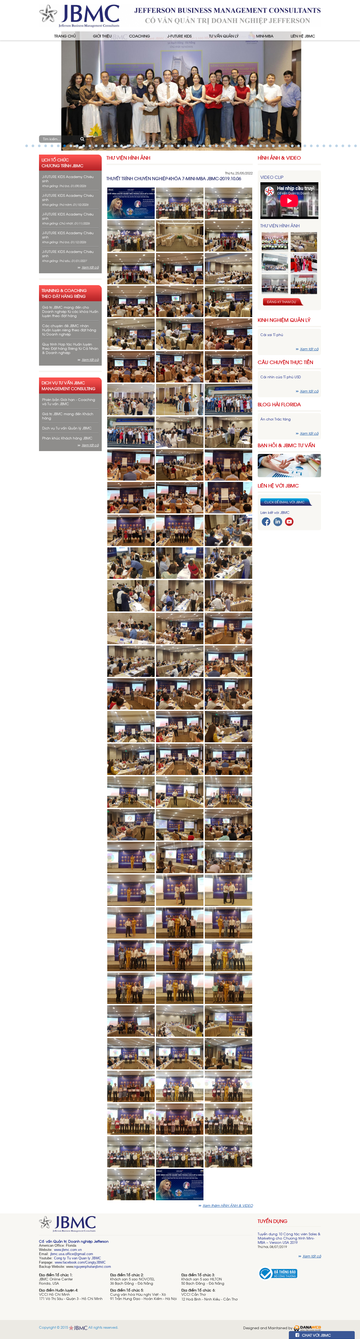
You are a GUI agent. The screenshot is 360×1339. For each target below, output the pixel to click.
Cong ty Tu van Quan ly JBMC (77, 1258)
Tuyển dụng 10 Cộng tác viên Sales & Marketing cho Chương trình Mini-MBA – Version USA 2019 (289, 1238)
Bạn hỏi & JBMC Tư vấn (286, 445)
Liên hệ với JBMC (278, 485)
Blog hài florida (279, 404)
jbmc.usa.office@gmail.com (71, 1254)
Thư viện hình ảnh (128, 158)
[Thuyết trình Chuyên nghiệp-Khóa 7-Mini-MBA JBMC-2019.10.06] (131, 202)
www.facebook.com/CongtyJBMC (80, 1262)
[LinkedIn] (277, 521)
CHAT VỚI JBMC (316, 1334)
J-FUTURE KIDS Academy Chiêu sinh (68, 178)
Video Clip (271, 177)
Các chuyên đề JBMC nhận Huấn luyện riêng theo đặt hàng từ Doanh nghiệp (69, 329)
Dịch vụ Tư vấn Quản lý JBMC (67, 428)
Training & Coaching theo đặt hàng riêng (64, 293)
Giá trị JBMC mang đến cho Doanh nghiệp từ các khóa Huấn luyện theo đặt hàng (70, 311)
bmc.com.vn (72, 1250)
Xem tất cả (90, 267)
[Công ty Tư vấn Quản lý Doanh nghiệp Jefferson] (180, 15)
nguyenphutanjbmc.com (92, 1267)
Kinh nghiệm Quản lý (284, 320)
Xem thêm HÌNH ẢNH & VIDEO (228, 1205)
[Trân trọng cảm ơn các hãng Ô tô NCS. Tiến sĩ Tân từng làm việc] (304, 263)
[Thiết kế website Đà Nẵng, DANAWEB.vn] (307, 1328)
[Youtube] (289, 521)
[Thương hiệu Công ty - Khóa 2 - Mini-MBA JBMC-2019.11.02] (275, 284)
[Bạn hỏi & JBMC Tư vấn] (289, 465)
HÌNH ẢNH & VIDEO (279, 158)
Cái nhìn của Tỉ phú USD (280, 377)
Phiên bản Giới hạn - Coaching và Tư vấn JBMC (68, 401)
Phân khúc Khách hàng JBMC (67, 438)
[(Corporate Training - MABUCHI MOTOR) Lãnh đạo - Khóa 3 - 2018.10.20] (304, 284)
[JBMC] (146, 1226)
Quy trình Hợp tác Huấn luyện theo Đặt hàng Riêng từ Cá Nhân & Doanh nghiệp (70, 348)
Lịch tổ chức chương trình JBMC (62, 162)
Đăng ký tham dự (281, 302)
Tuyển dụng (273, 1221)
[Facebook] (266, 521)
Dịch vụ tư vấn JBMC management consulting (68, 385)
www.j (58, 1250)
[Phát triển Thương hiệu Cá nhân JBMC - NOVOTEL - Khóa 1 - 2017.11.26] (275, 263)
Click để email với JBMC (284, 502)
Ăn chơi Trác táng (275, 419)
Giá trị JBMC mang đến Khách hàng (67, 416)
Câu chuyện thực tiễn (285, 362)
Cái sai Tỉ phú (271, 334)
